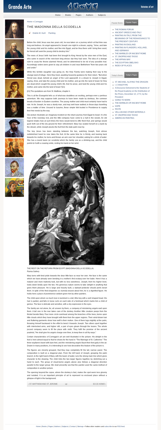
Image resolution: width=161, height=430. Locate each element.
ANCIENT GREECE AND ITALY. (128, 32)
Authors (89, 15)
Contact (73, 426)
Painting (52, 33)
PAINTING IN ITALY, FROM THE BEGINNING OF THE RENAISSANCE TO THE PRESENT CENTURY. (132, 38)
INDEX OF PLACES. (123, 66)
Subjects (102, 15)
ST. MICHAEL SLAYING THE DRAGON (131, 82)
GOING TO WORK (122, 100)
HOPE (117, 106)
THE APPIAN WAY (122, 59)
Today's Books (117, 75)
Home (58, 15)
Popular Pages (131, 22)
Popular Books (117, 23)
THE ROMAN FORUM (124, 29)
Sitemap (80, 426)
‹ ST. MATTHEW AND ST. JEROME (43, 384)
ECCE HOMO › (99, 384)
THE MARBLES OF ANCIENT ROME (130, 53)
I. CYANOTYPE (121, 85)
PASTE (118, 109)
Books (68, 15)
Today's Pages (131, 75)
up (66, 384)
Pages (78, 15)
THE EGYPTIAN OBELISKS (126, 63)
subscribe (108, 426)
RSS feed (121, 426)
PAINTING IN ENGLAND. (125, 44)
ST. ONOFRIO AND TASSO (126, 56)
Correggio (38, 22)
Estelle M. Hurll (39, 33)
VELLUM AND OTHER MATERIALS (130, 112)
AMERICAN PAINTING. (125, 118)
